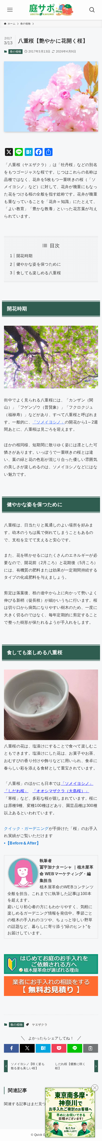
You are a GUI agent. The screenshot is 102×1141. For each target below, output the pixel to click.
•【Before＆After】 (22, 843)
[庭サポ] (51, 10)
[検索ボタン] (92, 10)
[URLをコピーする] (90, 1048)
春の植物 (15, 51)
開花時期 (24, 255)
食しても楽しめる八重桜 (38, 273)
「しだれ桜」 (16, 791)
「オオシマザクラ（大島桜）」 (60, 791)
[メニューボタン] (10, 10)
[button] (11, 1048)
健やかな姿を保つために (38, 264)
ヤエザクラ (39, 1024)
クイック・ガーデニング (26, 828)
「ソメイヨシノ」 (48, 422)
